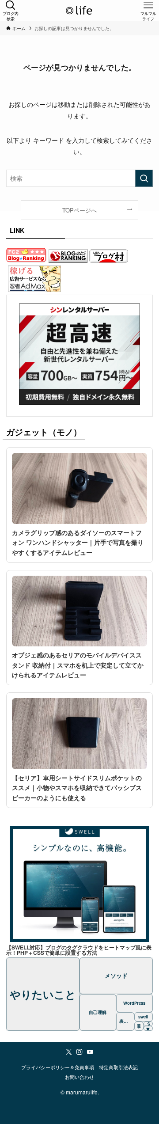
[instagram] (79, 1052)
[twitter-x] (69, 1052)
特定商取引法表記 (118, 1067)
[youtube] (90, 1052)
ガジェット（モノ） (44, 432)
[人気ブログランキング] (68, 257)
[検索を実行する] (144, 178)
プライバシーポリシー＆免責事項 (57, 1067)
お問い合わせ (79, 1077)
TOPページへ (79, 210)
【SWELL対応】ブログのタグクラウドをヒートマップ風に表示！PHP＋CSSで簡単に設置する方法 (78, 950)
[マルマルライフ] (79, 10)
